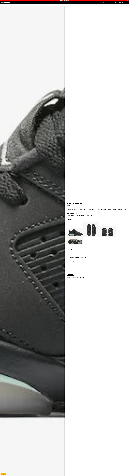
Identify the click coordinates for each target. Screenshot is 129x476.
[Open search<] (125, 2)
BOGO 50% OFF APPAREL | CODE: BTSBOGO (64, 0)
